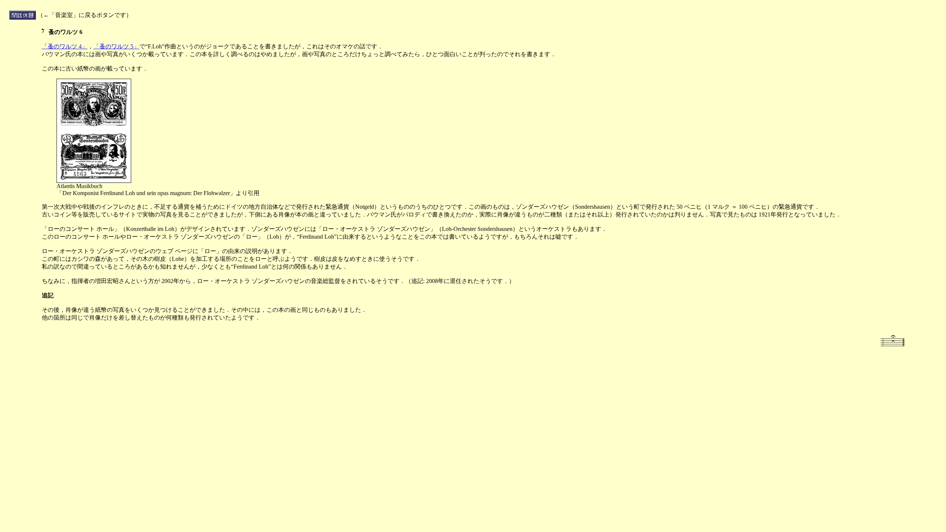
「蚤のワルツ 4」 (65, 46)
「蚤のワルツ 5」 (116, 46)
